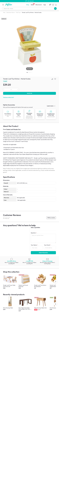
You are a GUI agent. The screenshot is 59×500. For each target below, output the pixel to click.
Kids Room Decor (11, 12)
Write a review (51, 217)
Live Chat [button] (11, 261)
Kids (4, 12)
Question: (34, 233)
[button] (3, 4)
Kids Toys (18, 12)
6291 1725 (29, 261)
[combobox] (29, 8)
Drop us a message (47, 261)
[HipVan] (8, 4)
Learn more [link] (50, 106)
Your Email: (47, 245)
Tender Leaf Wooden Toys (13, 129)
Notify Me (29, 93)
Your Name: (34, 245)
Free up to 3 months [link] (51, 116)
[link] (8, 114)
